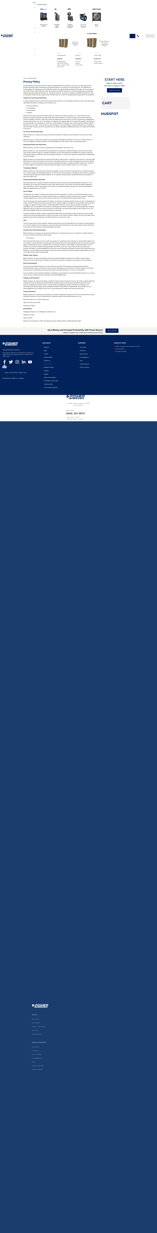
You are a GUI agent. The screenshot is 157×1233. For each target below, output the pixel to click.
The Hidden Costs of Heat (51, 381)
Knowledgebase (61, 55)
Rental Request (37, 1034)
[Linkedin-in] (24, 362)
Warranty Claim (48, 384)
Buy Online (35, 1019)
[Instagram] (17, 362)
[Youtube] (30, 362)
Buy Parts (35, 1030)
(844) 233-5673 (75, 413)
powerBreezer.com (81, 91)
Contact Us (47, 360)
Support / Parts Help (38, 1026)
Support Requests (84, 364)
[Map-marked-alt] (4, 366)
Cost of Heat (78, 65)
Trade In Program (84, 367)
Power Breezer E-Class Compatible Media (105, 43)
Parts (81, 360)
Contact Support (98, 63)
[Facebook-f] (4, 362)
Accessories (83, 347)
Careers (77, 63)
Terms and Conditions (50, 377)
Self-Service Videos (62, 63)
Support (46, 374)
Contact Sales (97, 55)
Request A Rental (49, 367)
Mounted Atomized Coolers (83, 26)
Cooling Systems (42, 4)
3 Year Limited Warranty (50, 387)
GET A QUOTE (112, 330)
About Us (77, 55)
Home (25, 78)
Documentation (48, 357)
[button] (78, 3)
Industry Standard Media (75, 43)
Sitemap (46, 371)
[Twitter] (11, 362)
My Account (60, 66)
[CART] (132, 36)
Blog (45, 350)
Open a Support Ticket (63, 65)
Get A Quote (36, 1023)
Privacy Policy (48, 364)
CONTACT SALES (114, 90)
